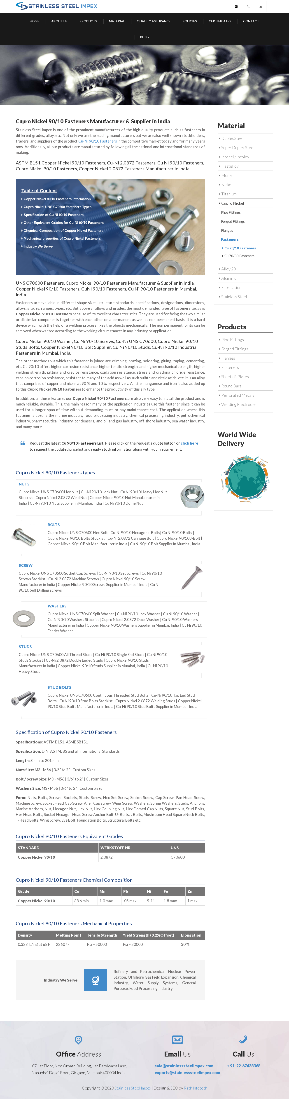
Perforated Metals (237, 395)
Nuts (24, 484)
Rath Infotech (195, 1087)
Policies (189, 21)
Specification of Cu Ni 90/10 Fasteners (54, 215)
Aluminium (230, 278)
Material (117, 21)
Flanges (227, 230)
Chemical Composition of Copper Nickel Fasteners (63, 230)
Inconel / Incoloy (235, 156)
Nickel (226, 184)
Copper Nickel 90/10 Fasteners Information (57, 199)
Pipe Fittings (231, 212)
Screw (26, 565)
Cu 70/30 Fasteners (239, 256)
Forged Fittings (233, 221)
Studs (25, 646)
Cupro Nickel (232, 203)
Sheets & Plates (235, 376)
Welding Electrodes (238, 404)
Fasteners (230, 367)
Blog (144, 37)
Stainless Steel (234, 296)
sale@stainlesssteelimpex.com (184, 1065)
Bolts (54, 524)
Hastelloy (230, 166)
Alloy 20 (228, 268)
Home (34, 21)
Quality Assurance (153, 21)
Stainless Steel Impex (133, 1087)
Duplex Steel (232, 138)
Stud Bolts (59, 687)
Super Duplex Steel (237, 147)
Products (88, 21)
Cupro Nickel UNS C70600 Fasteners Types (57, 207)
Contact (251, 21)
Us (177, 1054)
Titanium (229, 193)
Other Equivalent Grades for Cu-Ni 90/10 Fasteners (64, 223)
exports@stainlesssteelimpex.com (187, 1072)
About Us (59, 21)
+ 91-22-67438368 (243, 1065)
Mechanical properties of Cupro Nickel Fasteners (62, 238)
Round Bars (231, 385)
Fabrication (231, 287)
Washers (57, 606)
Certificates (220, 21)
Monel (227, 175)
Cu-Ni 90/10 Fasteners (97, 141)
